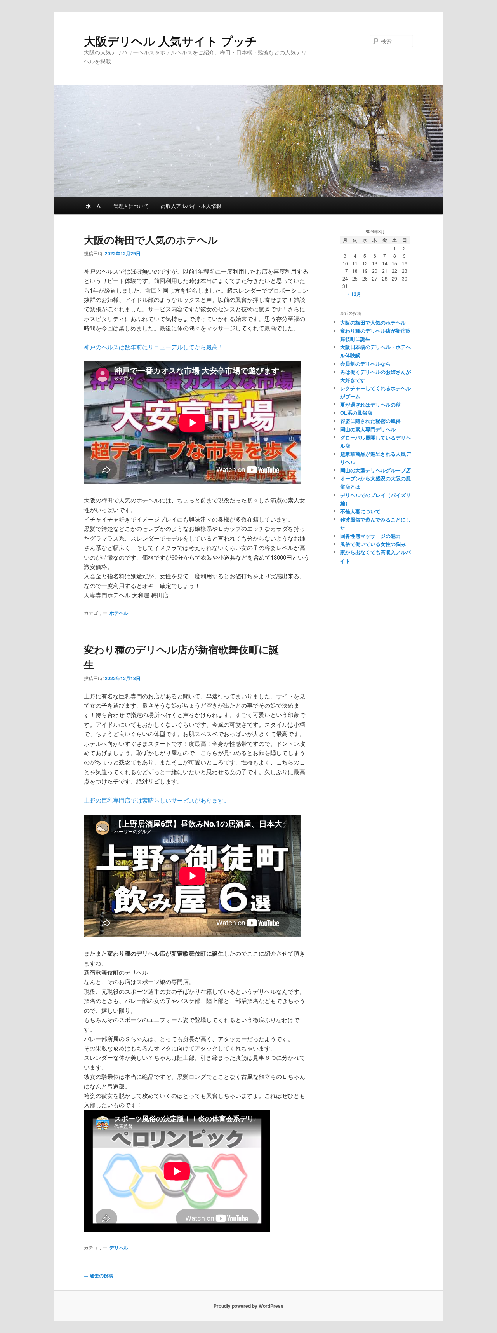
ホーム (93, 205)
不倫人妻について (360, 511)
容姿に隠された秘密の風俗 (370, 420)
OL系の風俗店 (356, 412)
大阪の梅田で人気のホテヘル (151, 239)
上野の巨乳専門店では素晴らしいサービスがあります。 (156, 800)
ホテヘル (118, 612)
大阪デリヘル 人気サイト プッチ (170, 40)
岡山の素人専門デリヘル (368, 429)
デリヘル (118, 1247)
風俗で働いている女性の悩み (373, 544)
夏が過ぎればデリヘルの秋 (370, 404)
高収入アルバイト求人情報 (191, 205)
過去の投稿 (98, 1275)
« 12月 (354, 293)
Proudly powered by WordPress (248, 1305)
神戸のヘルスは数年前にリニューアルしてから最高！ (154, 347)
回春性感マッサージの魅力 (370, 535)
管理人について (131, 205)
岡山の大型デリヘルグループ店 (375, 470)
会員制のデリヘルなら (365, 363)
